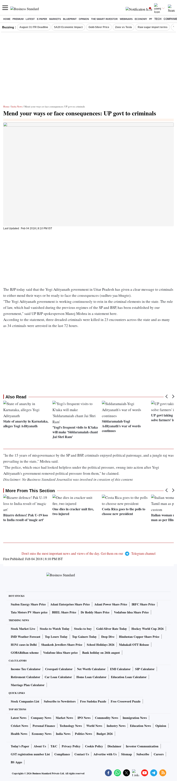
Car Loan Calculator (58, 677)
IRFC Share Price (143, 604)
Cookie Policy (94, 746)
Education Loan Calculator (129, 677)
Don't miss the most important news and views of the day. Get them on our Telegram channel (88, 553)
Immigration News (135, 717)
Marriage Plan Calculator (27, 685)
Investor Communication (142, 746)
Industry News (116, 725)
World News (94, 725)
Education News (140, 725)
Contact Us (81, 754)
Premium (18, 19)
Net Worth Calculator (91, 669)
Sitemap (126, 754)
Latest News (18, 717)
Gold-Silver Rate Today (111, 628)
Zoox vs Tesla (123, 27)
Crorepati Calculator (59, 669)
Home (6, 19)
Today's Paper (20, 746)
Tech (157, 18)
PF (150, 19)
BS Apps (16, 762)
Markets (55, 19)
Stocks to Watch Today (55, 628)
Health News (19, 733)
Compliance (62, 754)
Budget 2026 (104, 733)
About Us (40, 746)
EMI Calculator (120, 669)
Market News (64, 717)
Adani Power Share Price (110, 604)
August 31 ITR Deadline (33, 27)
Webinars (126, 19)
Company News (41, 717)
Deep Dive (107, 636)
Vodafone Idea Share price (60, 652)
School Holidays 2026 (100, 644)
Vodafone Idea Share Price (131, 612)
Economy (141, 19)
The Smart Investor (104, 19)
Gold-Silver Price (98, 27)
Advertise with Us (105, 754)
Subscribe (142, 754)
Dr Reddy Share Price (95, 612)
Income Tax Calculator (26, 669)
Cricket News (19, 725)
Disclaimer (114, 746)
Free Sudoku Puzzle (93, 701)
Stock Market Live (23, 628)
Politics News (83, 733)
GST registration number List (30, 754)
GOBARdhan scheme (25, 652)
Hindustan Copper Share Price (139, 636)
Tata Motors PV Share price (29, 612)
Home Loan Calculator (91, 677)
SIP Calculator (145, 669)
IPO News (83, 717)
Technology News (71, 725)
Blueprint (70, 19)
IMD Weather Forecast (25, 636)
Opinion (84, 19)
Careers (159, 754)
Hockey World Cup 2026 (147, 628)
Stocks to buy (83, 628)
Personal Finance (44, 725)
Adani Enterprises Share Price (70, 604)
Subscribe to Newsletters (60, 701)
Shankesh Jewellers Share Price (61, 644)
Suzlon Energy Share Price (28, 604)
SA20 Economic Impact (68, 27)
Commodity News (106, 717)
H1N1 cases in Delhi (24, 644)
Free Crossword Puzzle (126, 701)
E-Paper (42, 19)
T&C (54, 746)
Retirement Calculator (25, 677)
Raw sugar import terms (153, 27)
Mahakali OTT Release (134, 644)
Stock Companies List (25, 701)
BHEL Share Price (64, 612)
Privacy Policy (71, 746)
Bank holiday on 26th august (101, 652)
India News (16, 106)
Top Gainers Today (84, 636)
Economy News (41, 733)
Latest (30, 19)
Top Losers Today (56, 636)
